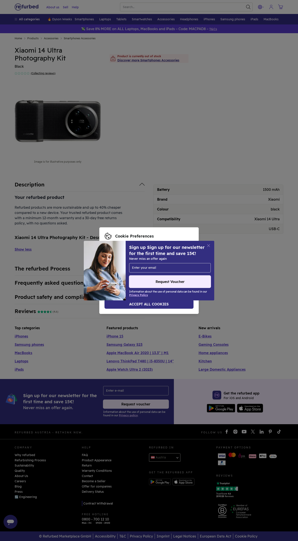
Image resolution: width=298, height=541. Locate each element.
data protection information (140, 268)
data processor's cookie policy (133, 273)
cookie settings (160, 264)
